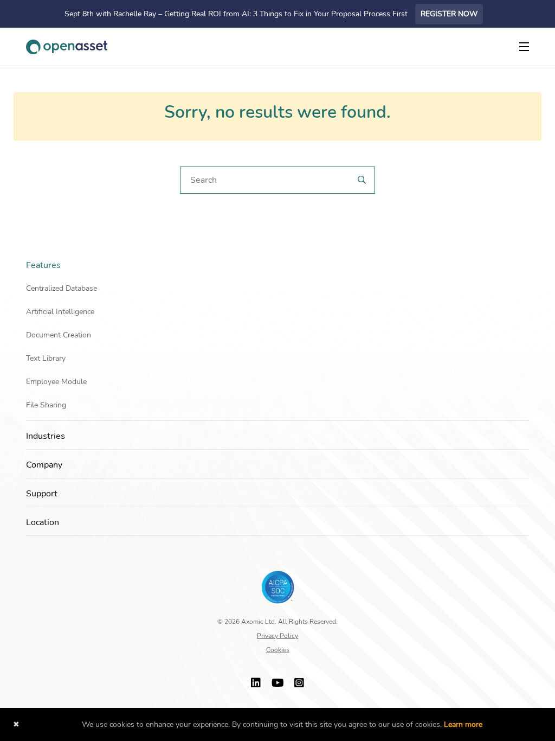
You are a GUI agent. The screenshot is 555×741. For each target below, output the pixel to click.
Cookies (277, 650)
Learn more (463, 724)
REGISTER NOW (449, 14)
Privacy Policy (277, 635)
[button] (525, 265)
